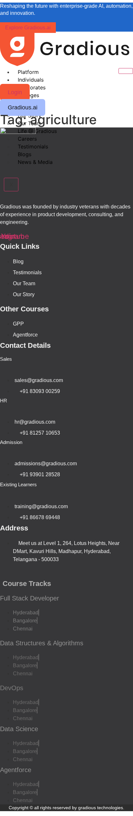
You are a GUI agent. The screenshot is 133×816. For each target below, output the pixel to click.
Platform (28, 72)
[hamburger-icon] (125, 71)
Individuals (31, 79)
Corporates (32, 87)
